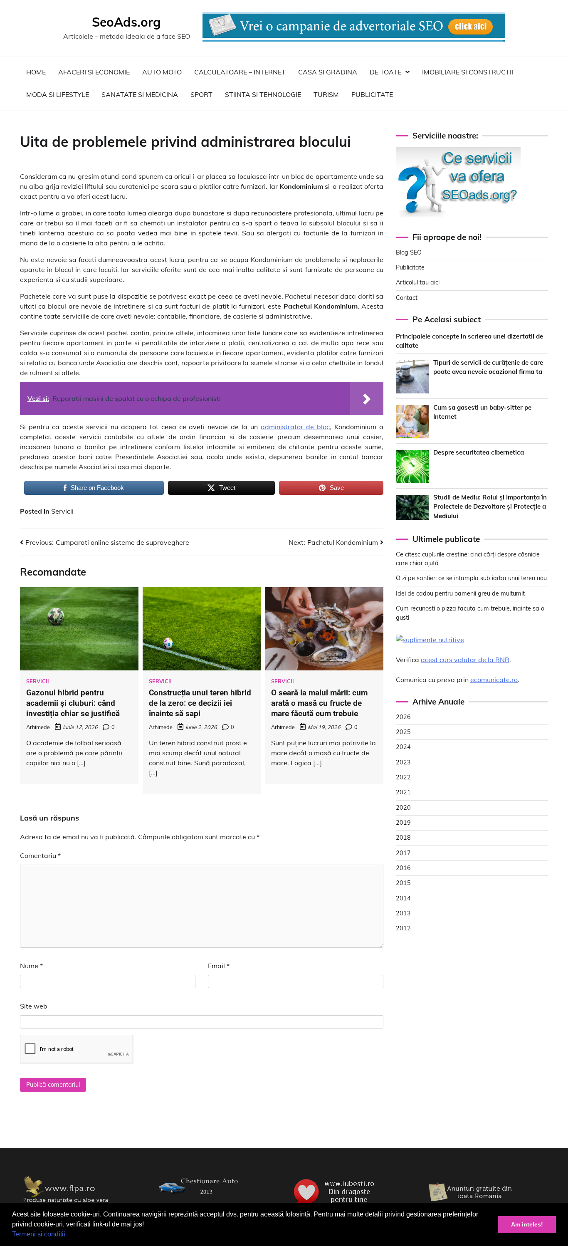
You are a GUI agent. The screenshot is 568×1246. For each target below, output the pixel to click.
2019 (403, 822)
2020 (403, 807)
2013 (403, 913)
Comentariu (40, 855)
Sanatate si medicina (139, 94)
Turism (326, 94)
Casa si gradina (327, 72)
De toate (385, 72)
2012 (403, 928)
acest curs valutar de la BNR (465, 659)
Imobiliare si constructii (467, 72)
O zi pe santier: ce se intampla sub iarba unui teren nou (471, 578)
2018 (403, 837)
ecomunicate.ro (494, 679)
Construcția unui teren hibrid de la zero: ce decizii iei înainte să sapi (200, 703)
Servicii (62, 511)
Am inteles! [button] (527, 1224)
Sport (201, 94)
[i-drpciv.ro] (201, 1199)
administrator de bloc (295, 427)
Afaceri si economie (94, 72)
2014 (403, 898)
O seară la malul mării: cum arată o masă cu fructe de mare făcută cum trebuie (319, 703)
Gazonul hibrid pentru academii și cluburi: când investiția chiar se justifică (73, 703)
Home (36, 72)
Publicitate (372, 94)
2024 (403, 747)
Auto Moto (162, 72)
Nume (31, 966)
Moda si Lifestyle (57, 94)
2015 (403, 883)
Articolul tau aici (418, 282)
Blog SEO (409, 252)
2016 (403, 868)
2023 (403, 762)
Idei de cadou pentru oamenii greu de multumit (460, 593)
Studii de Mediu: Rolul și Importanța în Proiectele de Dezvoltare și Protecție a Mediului (490, 506)
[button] (68, 1235)
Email (219, 966)
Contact (406, 298)
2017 (403, 853)
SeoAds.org (126, 22)
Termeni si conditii (38, 1234)
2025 (403, 732)
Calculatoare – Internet (240, 72)
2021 (403, 792)
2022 (403, 777)
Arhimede (38, 727)
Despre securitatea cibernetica (478, 452)
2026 (403, 717)
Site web (33, 1006)
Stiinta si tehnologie (263, 94)
